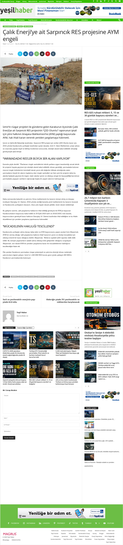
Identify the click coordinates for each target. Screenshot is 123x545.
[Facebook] (93, 1)
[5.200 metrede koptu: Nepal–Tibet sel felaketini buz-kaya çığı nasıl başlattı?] (68, 340)
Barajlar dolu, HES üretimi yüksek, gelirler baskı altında (109, 130)
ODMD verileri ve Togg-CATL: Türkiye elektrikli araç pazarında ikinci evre (109, 365)
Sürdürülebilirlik (56, 539)
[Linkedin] (101, 1)
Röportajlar (110, 539)
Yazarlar (63, 533)
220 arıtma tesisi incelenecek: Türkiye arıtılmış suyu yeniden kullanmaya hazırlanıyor (67, 382)
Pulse (11, 20)
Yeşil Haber (10, 44)
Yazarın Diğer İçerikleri (24, 328)
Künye (90, 530)
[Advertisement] (41, 115)
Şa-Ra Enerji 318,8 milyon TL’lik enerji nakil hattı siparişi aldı (109, 230)
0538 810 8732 (16, 540)
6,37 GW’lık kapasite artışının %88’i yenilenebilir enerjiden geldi (109, 142)
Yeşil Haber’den (111, 542)
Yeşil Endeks (20, 20)
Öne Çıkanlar (28, 26)
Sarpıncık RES (50, 276)
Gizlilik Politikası (80, 530)
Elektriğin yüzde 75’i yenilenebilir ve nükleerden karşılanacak (63, 300)
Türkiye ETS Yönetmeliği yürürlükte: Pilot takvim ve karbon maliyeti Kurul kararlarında (39, 354)
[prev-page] (75, 328)
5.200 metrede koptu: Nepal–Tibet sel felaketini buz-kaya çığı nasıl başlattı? (67, 353)
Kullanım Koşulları (67, 530)
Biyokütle (51, 1)
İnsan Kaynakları (99, 539)
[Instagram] (97, 1)
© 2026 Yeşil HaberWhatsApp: (8, 538)
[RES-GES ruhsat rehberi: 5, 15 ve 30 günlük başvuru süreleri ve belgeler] (41, 369)
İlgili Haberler (9, 328)
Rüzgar (18, 1)
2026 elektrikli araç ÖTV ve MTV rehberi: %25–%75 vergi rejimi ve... (108, 377)
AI (77, 20)
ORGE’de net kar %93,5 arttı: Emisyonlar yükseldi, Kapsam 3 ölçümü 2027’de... (109, 242)
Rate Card (111, 530)
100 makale (72, 533)
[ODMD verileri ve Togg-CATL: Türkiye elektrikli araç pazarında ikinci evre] (90, 366)
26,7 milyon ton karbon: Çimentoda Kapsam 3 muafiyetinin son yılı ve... (97, 200)
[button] (119, 20)
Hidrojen (59, 1)
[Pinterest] (104, 1)
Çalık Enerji (22, 276)
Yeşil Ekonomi (32, 20)
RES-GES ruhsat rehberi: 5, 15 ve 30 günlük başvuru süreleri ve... (101, 114)
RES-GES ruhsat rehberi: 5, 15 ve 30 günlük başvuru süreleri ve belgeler (40, 382)
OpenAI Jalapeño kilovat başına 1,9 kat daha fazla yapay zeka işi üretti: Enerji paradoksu (15, 382)
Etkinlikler (84, 20)
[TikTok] (108, 1)
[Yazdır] (42, 53)
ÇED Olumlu (31, 276)
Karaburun (40, 276)
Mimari (99, 20)
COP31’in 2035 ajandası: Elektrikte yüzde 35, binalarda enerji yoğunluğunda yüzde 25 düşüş (14, 354)
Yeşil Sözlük (54, 533)
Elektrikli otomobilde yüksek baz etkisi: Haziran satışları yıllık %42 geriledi (108, 354)
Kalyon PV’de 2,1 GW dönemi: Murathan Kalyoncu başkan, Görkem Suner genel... (109, 219)
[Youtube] (119, 1)
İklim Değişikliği (109, 536)
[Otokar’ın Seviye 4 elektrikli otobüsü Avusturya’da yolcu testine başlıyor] (102, 318)
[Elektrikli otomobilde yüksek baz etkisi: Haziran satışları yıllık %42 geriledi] (90, 355)
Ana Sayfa (5, 24)
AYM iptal (14, 276)
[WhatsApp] (36, 53)
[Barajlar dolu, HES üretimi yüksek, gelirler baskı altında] (90, 132)
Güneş (24, 1)
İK (92, 20)
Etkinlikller (88, 539)
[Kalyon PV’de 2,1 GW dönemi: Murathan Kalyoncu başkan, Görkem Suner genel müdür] (90, 220)
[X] (115, 1)
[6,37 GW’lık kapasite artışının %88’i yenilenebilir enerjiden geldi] (90, 143)
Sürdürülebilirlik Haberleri (64, 20)
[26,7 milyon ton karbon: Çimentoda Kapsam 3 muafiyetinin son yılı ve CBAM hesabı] (102, 183)
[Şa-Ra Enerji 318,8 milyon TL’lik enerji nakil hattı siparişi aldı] (90, 231)
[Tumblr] (112, 1)
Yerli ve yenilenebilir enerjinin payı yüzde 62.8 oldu (19, 300)
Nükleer (66, 1)
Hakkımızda (54, 530)
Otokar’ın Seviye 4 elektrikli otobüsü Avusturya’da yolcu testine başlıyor (99, 335)
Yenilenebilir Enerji (8, 1)
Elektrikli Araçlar (46, 20)
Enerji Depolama (76, 1)
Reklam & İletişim (100, 530)
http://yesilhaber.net (22, 316)
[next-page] (78, 328)
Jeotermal (42, 1)
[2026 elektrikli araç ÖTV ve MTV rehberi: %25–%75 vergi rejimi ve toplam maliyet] (90, 378)
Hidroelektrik (32, 1)
